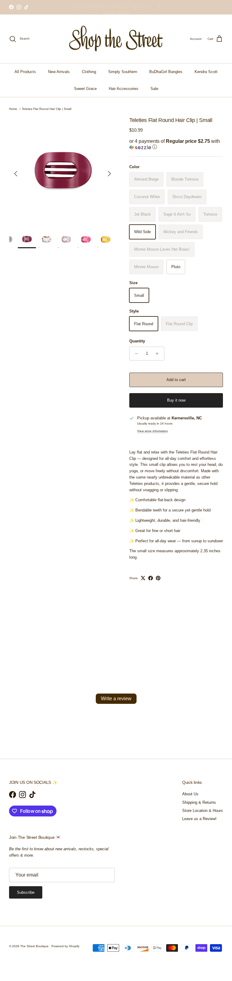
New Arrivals (59, 71)
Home (13, 109)
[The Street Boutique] (116, 39)
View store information (152, 431)
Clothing (89, 71)
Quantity (137, 341)
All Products (25, 71)
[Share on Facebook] (150, 578)
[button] (176, 144)
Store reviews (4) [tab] (165, 653)
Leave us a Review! (199, 818)
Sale (154, 88)
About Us (190, 794)
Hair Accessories (123, 88)
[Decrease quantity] (135, 353)
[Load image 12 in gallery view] (62, 170)
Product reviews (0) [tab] (66, 653)
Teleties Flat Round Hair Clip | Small (46, 109)
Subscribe (25, 892)
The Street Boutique (35, 946)
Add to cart (176, 379)
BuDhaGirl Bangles (165, 71)
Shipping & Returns (199, 802)
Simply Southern (122, 71)
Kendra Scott (206, 71)
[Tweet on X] (143, 578)
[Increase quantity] (158, 353)
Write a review (116, 698)
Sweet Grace (85, 88)
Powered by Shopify (65, 946)
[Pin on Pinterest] (158, 578)
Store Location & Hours (202, 810)
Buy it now (176, 400)
